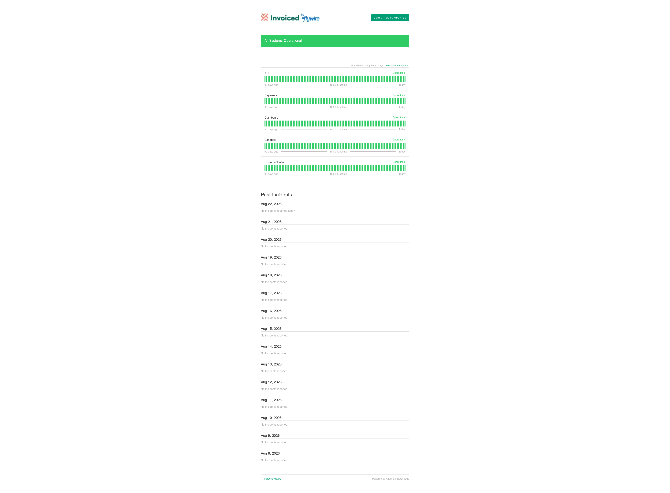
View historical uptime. (397, 65)
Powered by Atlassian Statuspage (390, 478)
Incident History (271, 478)
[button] (390, 17)
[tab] (266, 79)
